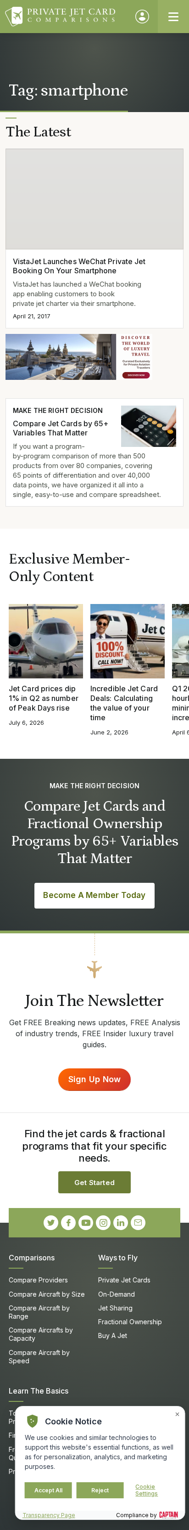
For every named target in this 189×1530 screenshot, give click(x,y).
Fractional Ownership (130, 1322)
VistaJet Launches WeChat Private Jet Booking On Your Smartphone (79, 266)
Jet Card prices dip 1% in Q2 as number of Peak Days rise (43, 698)
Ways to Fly (118, 1257)
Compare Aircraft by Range (39, 1312)
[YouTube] (85, 1222)
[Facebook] (68, 1222)
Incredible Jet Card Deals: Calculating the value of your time (124, 703)
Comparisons (32, 1257)
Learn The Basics (38, 1390)
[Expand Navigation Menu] (173, 16)
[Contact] (138, 1222)
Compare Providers (38, 1280)
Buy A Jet (112, 1335)
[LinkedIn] (120, 1222)
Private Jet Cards (124, 1280)
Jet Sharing (115, 1308)
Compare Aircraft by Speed (39, 1357)
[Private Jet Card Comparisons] (66, 16)
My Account (142, 16)
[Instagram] (103, 1222)
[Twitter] (51, 1222)
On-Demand (116, 1294)
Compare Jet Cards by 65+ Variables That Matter (60, 428)
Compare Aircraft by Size (47, 1294)
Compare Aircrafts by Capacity (41, 1334)
